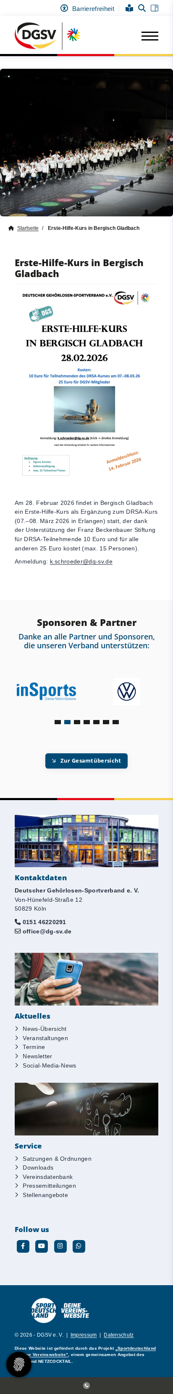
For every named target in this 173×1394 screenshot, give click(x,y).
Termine (34, 1046)
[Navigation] (146, 36)
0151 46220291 (44, 922)
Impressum (84, 1334)
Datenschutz (119, 1334)
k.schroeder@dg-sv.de (81, 561)
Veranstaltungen (45, 1038)
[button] (58, 722)
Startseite (28, 228)
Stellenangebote (45, 1195)
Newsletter (37, 1056)
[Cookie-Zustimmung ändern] (18, 1364)
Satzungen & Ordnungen (57, 1158)
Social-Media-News (49, 1065)
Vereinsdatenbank (48, 1176)
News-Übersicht (44, 1028)
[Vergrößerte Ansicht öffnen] (86, 387)
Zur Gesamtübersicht (90, 760)
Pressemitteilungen (49, 1185)
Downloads (38, 1167)
